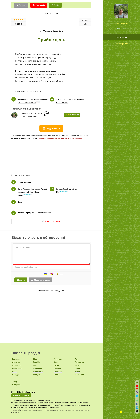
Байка (14, 371)
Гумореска (37, 368)
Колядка (36, 374)
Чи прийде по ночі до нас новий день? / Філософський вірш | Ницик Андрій (33, 192)
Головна (22, 5)
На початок (121, 37)
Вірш (20, 202)
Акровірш (16, 365)
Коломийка (38, 371)
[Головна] (137, 382)
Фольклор (79, 374)
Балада (15, 374)
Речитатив (79, 362)
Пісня (56, 365)
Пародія (57, 368)
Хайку (14, 382)
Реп (76, 359)
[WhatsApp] (137, 400)
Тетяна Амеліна (121, 23)
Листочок (16, 362)
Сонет (77, 368)
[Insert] (45, 274)
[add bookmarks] (137, 386)
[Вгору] (137, 411)
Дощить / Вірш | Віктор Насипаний (32, 213)
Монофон (58, 359)
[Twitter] (137, 407)
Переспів (58, 371)
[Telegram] (137, 396)
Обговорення (121, 43)
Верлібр (36, 362)
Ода (55, 362)
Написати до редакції (22, 395)
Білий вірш (17, 368)
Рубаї (77, 365)
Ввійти (56, 5)
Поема (56, 374)
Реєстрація (40, 5)
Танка (77, 371)
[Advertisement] (51, 159)
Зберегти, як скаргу (42, 280)
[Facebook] (137, 403)
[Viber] (137, 392)
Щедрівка (16, 385)
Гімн (35, 365)
